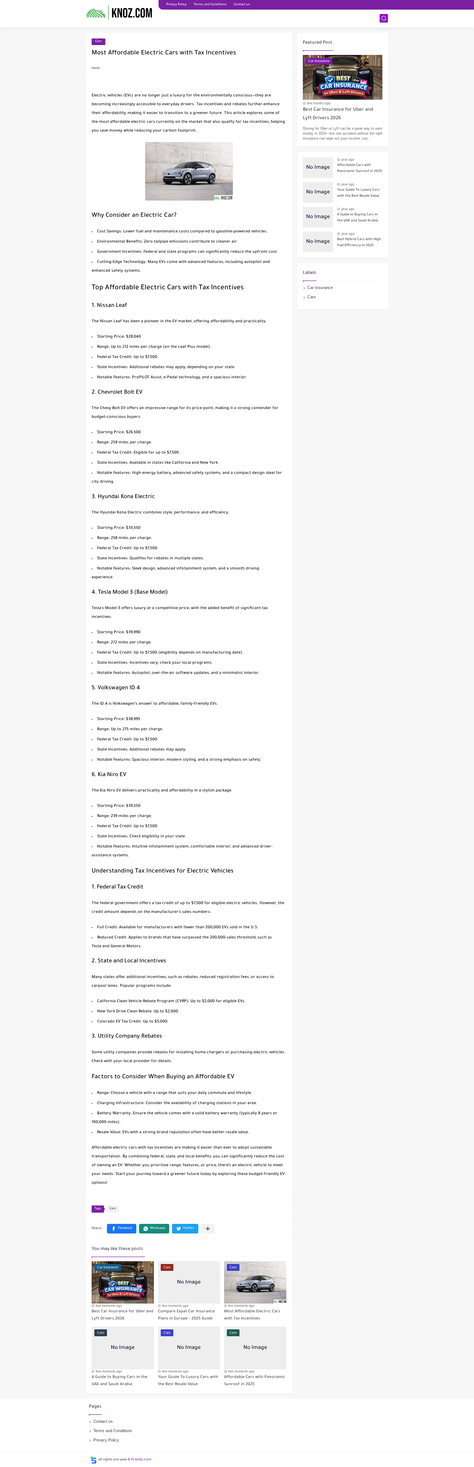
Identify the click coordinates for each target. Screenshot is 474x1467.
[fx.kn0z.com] (120, 13)
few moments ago (109, 1306)
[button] (121, 1228)
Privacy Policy (176, 5)
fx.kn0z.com (141, 1460)
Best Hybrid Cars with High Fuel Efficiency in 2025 (359, 243)
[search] (384, 18)
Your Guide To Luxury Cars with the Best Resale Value (358, 193)
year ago (347, 160)
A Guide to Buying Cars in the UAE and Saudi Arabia (357, 218)
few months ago (319, 103)
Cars (98, 41)
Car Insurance (320, 287)
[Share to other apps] (208, 1228)
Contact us (242, 5)
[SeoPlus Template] (93, 1460)
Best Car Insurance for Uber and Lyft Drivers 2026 (338, 114)
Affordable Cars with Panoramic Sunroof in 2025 (359, 168)
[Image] (318, 167)
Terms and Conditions (210, 5)
